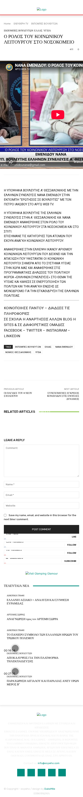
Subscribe (70, 560)
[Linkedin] (41, 772)
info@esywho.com (48, 763)
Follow (71, 544)
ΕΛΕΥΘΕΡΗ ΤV (21, 23)
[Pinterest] (52, 772)
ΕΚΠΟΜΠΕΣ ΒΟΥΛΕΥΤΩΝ (44, 23)
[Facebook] (21, 772)
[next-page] (7, 425)
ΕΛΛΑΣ (38, 30)
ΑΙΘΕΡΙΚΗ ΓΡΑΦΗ (41, 403)
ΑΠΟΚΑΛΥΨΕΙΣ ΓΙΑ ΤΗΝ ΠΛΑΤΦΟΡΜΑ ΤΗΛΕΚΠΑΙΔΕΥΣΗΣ (32, 659)
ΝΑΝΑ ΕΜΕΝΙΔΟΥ (64, 346)
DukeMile (49, 788)
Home (7, 23)
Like (74, 536)
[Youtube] (62, 772)
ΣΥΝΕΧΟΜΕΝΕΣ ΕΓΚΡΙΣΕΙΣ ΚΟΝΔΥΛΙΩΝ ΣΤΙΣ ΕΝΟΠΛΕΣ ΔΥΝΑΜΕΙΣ (63, 396)
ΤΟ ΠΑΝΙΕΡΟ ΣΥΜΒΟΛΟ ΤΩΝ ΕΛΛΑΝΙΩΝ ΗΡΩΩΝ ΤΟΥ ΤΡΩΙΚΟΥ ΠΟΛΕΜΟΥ (41, 415)
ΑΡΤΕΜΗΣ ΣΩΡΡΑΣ (16, 615)
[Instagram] (31, 772)
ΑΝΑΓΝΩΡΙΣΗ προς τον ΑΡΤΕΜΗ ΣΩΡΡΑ (32, 619)
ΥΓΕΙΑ (47, 30)
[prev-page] (5, 425)
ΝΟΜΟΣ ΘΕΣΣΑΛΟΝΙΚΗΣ (18, 352)
